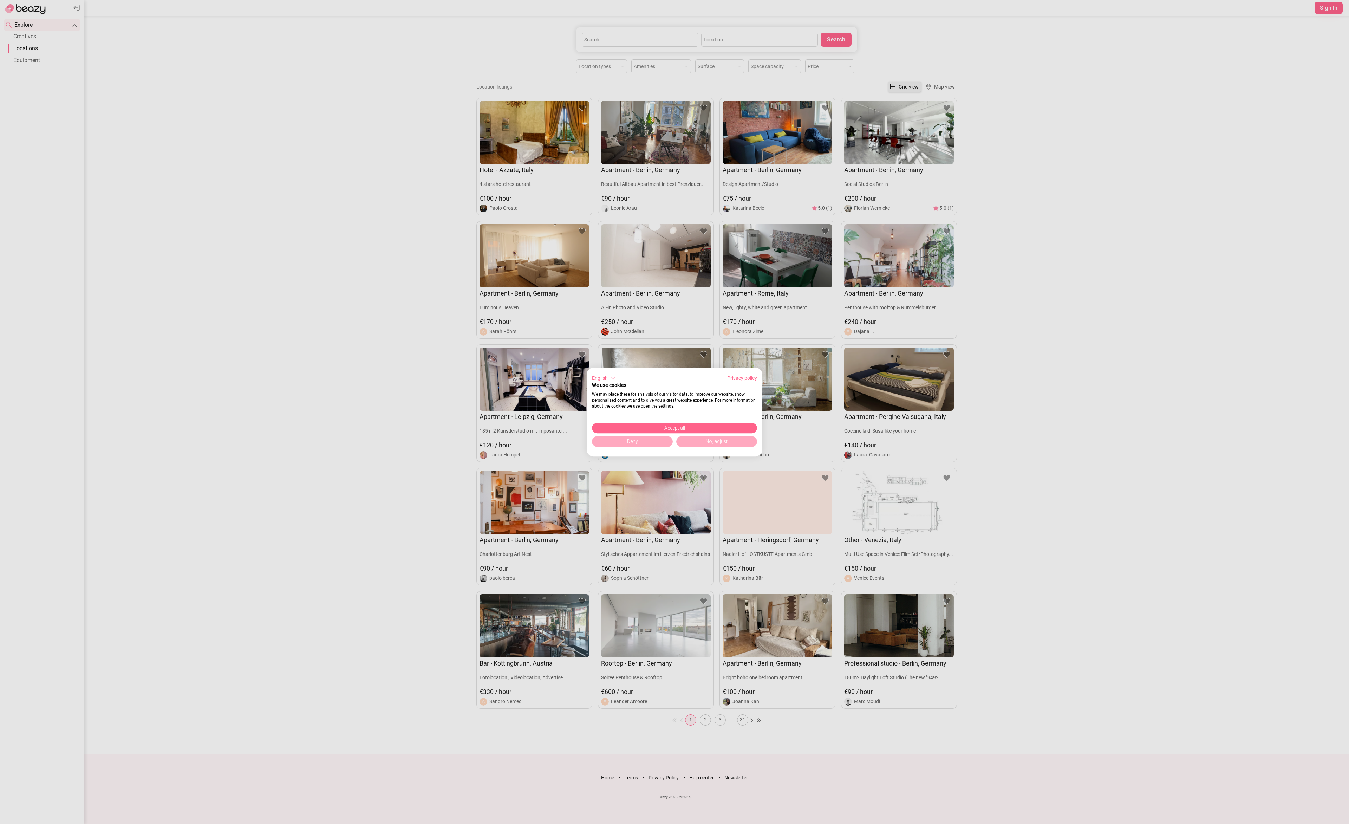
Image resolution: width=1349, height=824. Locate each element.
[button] (603, 378)
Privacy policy (742, 378)
